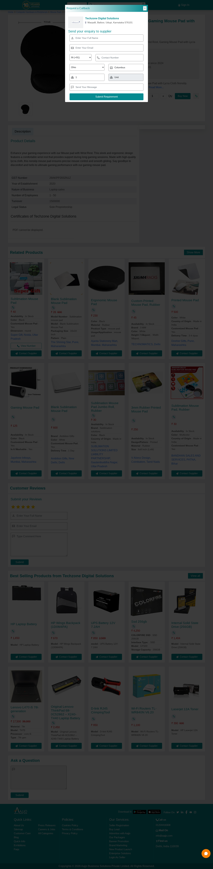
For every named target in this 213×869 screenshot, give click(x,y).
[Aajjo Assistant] (206, 853)
